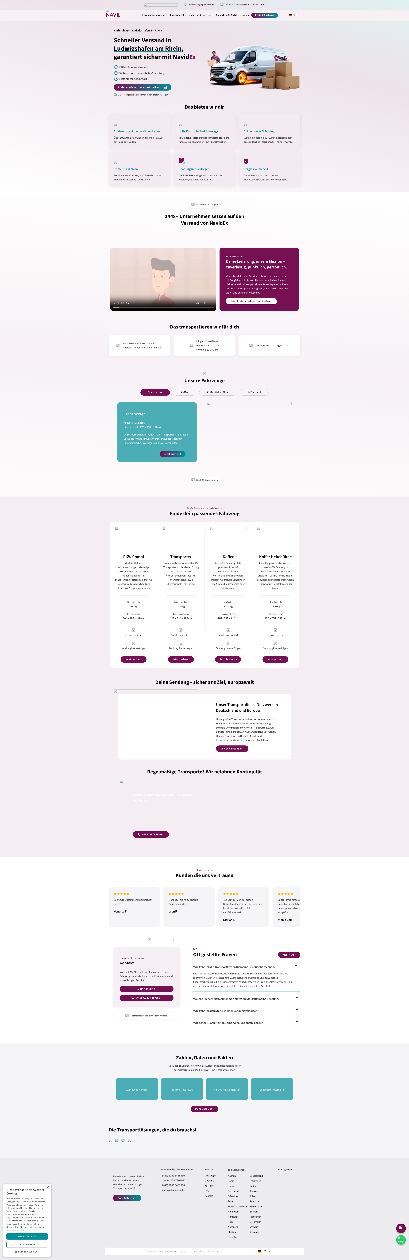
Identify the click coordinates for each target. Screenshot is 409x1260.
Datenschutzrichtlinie (16, 1230)
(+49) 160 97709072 (174, 1180)
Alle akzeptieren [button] (27, 1236)
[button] (27, 1252)
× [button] (47, 1187)
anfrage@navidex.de (204, 4)
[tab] (155, 392)
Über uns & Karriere (200, 15)
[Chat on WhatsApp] (401, 1240)
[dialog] (27, 1220)
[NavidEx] (119, 17)
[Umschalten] (296, 965)
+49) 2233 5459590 (255, 4)
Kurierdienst (177, 15)
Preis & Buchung (264, 15)
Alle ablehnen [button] (27, 1244)
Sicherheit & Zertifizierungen (232, 15)
